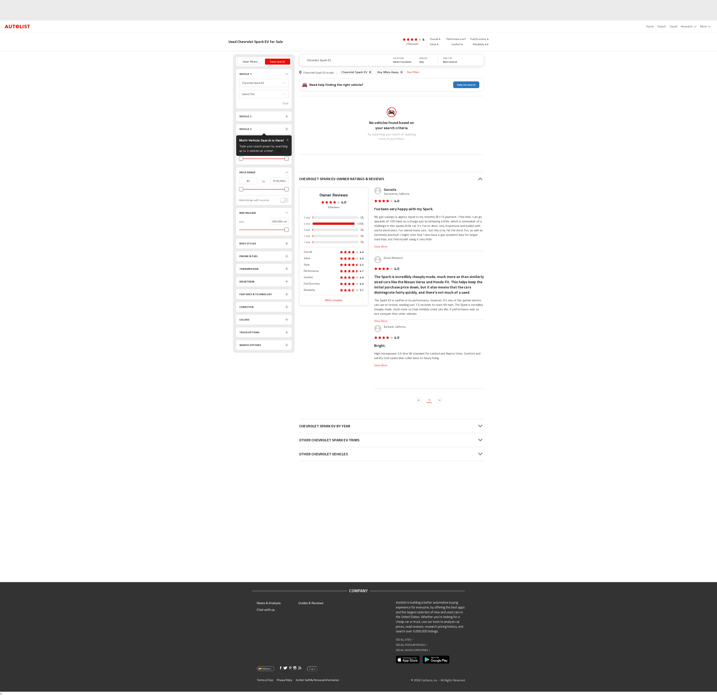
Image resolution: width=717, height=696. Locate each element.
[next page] (439, 400)
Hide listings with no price (254, 200)
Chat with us (266, 609)
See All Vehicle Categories (413, 650)
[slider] (241, 158)
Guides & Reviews (310, 602)
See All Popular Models (412, 645)
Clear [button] (286, 103)
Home (650, 26)
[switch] (282, 200)
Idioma (266, 668)
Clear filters (413, 72)
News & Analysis (269, 602)
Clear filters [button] (250, 61)
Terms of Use (265, 680)
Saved (673, 26)
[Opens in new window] (408, 660)
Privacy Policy (284, 680)
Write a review (333, 300)
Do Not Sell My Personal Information (317, 680)
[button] (263, 83)
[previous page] (419, 400)
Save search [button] (277, 61)
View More (380, 246)
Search (661, 26)
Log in (312, 669)
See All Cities (404, 639)
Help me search (466, 85)
